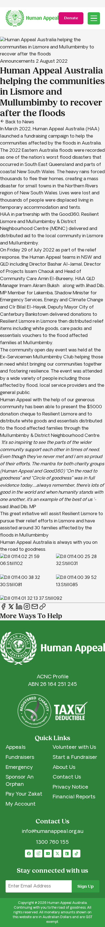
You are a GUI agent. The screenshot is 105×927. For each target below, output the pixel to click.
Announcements (17, 61)
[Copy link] (42, 607)
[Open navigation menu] (94, 18)
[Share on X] (12, 608)
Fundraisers (20, 757)
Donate (71, 18)
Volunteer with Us (74, 747)
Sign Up (85, 886)
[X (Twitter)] (57, 853)
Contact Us (67, 777)
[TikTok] (76, 853)
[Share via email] (35, 608)
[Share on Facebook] (4, 608)
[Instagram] (38, 853)
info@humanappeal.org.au (52, 831)
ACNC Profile (53, 677)
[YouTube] (48, 853)
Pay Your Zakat (24, 794)
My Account (21, 804)
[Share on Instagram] (27, 608)
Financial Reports (74, 797)
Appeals (15, 747)
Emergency (19, 767)
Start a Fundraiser (75, 757)
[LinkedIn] (67, 853)
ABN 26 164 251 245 (52, 684)
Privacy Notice (70, 787)
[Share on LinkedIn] (20, 608)
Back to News (19, 122)
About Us (64, 767)
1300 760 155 (52, 842)
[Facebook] (29, 853)
